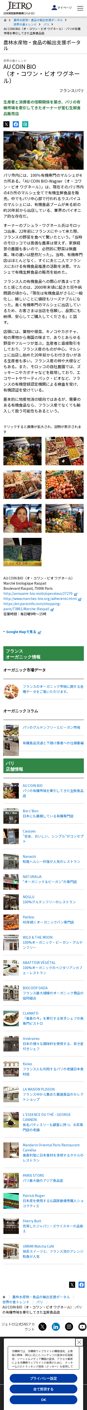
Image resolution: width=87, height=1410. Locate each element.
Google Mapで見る (21, 631)
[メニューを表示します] (80, 8)
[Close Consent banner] (79, 1342)
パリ (46, 24)
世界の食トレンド (25, 24)
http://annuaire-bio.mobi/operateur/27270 (37, 593)
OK (43, 1400)
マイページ (64, 7)
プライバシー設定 (43, 1378)
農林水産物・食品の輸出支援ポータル (38, 20)
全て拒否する (43, 1389)
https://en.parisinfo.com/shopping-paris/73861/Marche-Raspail (32, 606)
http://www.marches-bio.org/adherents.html (40, 598)
